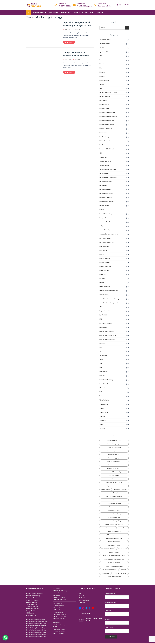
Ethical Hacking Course (106, 141)
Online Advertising (104, 286)
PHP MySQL (56, 595)
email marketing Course (114, 545)
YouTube (102, 428)
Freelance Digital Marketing (107, 149)
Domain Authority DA (105, 129)
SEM (100, 347)
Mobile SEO (102, 274)
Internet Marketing (104, 230)
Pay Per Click (103, 315)
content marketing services (114, 510)
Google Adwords (104, 165)
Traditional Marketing (120, 573)
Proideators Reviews (105, 323)
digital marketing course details (114, 538)
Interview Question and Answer (108, 234)
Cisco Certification (58, 605)
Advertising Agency (105, 39)
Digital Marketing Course (106, 120)
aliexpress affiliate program (114, 468)
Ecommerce (103, 133)
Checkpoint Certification (60, 616)
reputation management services (114, 566)
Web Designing (57, 588)
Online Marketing (104, 295)
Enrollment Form (84, 600)
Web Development (58, 593)
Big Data (101, 64)
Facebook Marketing (32, 598)
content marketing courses (114, 500)
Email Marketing (104, 137)
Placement (82, 602)
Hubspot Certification (105, 218)
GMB (100, 153)
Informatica (77, 12)
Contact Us (99, 12)
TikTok (101, 392)
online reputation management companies (114, 555)
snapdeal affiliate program (109, 569)
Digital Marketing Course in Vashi (36, 632)
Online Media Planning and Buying (109, 299)
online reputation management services (114, 559)
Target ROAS (105, 573)
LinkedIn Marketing (31, 602)
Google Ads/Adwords (32, 609)
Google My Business (105, 189)
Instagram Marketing (32, 600)
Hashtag (101, 210)
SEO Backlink (103, 355)
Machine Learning (104, 262)
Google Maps (103, 185)
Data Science (103, 100)
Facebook (102, 145)
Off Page (102, 278)
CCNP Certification (58, 610)
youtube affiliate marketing (114, 576)
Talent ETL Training (58, 633)
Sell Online (102, 343)
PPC (100, 319)
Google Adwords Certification (108, 169)
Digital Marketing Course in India (35, 619)
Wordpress (102, 420)
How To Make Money (105, 214)
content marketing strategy (114, 514)
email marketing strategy (107, 548)
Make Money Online (105, 266)
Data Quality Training (59, 625)
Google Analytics (104, 173)
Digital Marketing (38, 12)
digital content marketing (114, 531)
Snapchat (102, 376)
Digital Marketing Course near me (36, 636)
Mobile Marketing (104, 270)
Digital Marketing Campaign (107, 112)
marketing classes (114, 552)
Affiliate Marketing (104, 44)
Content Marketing (104, 96)
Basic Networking (58, 603)
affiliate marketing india (114, 454)
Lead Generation (104, 246)
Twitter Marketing (31, 604)
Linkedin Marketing (104, 258)
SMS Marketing (103, 372)
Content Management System (108, 92)
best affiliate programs (114, 479)
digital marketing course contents (114, 534)
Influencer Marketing (105, 222)
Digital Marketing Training (106, 125)
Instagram (102, 226)
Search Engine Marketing (106, 331)
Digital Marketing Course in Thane (36, 623)
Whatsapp (102, 416)
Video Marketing (104, 400)
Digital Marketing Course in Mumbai (36, 621)
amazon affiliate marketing (114, 472)
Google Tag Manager (105, 197)
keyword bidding (122, 548)
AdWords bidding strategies (114, 440)
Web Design (53, 12)
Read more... (69, 42)
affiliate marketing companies (114, 444)
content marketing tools (114, 517)
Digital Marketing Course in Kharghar (37, 630)
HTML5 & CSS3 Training (60, 591)
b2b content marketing (114, 475)
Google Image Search (105, 181)
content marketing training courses (114, 524)
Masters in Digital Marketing (34, 593)
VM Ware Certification (59, 614)
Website (101, 408)
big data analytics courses (114, 486)
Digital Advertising (104, 104)
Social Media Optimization (107, 384)
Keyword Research (105, 238)
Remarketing (103, 327)
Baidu (101, 60)
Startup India (103, 388)
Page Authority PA (104, 311)
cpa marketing (123, 527)
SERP (101, 359)
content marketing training (114, 521)
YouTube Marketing (32, 606)
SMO (100, 367)
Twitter (101, 396)
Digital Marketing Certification (108, 116)
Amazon (101, 48)
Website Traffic (103, 412)
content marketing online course (114, 506)
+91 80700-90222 (64, 5)
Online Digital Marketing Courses (108, 291)
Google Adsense (104, 157)
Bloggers (102, 72)
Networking (65, 12)
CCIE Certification (58, 612)
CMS (100, 88)
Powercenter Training (59, 629)
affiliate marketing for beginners (114, 451)
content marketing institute (114, 503)
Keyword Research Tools (106, 242)
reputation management (114, 562)
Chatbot (101, 84)
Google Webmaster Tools (107, 201)
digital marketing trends (114, 541)
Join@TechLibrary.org (84, 5)
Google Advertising (105, 161)
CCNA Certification (58, 608)
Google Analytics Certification (108, 177)
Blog (100, 68)
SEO (100, 351)
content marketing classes (114, 493)
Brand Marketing (104, 80)
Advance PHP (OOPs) (59, 597)
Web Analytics (103, 404)
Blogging (101, 76)
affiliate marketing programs (114, 458)
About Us (88, 12)
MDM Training (57, 627)
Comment (77, 29)
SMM (100, 363)
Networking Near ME (59, 618)
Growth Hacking (104, 206)
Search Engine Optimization (107, 335)
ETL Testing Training (58, 631)
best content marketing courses (114, 482)
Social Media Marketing (106, 380)
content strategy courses (108, 527)
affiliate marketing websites (114, 465)
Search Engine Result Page (107, 339)
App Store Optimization (106, 52)
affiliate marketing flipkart (114, 447)
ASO (100, 56)
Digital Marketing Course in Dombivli (36, 626)
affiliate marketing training (114, 461)
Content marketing (105, 489)
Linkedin (101, 254)
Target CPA (123, 569)
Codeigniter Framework (59, 599)
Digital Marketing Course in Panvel (36, 634)
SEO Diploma (30, 613)
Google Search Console (106, 193)
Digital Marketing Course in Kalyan (36, 628)
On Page (101, 282)
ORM (100, 307)
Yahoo (101, 424)
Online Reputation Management (108, 303)
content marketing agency (120, 489)
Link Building (103, 250)
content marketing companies (114, 496)
